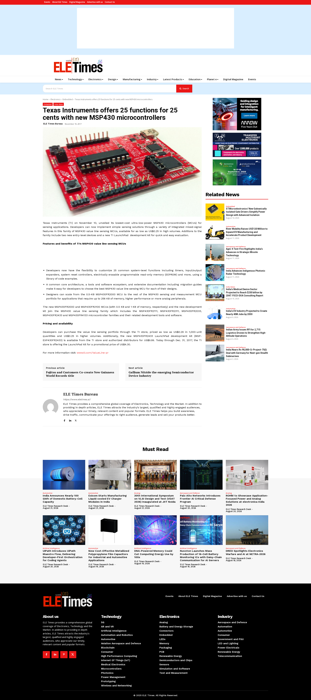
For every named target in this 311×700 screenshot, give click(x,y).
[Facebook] (64, 420)
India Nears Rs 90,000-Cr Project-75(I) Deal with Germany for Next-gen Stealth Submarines (247, 352)
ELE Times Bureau (53, 123)
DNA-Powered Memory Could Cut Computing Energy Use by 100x (153, 554)
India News (58, 104)
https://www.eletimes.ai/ (77, 399)
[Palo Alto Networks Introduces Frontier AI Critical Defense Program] (201, 475)
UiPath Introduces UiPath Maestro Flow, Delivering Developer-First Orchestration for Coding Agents (62, 555)
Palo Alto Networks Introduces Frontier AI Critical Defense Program (200, 498)
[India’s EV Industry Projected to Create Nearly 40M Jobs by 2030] (215, 312)
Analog (137, 493)
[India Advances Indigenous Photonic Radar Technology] (215, 272)
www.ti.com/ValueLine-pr (93, 352)
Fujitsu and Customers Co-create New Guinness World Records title (80, 374)
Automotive (230, 226)
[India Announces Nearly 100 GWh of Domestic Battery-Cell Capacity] (64, 475)
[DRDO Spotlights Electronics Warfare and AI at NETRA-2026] (247, 530)
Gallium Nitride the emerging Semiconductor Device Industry (161, 374)
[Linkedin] (70, 420)
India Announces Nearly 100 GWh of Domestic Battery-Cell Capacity (62, 498)
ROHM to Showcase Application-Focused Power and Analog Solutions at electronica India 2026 (247, 500)
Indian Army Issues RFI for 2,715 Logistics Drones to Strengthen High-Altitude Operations (246, 332)
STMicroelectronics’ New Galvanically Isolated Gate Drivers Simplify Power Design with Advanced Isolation (246, 211)
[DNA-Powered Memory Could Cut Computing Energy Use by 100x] (155, 530)
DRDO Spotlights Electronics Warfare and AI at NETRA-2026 (245, 552)
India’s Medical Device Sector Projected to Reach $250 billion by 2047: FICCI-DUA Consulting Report (244, 292)
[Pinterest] (63, 654)
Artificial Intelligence (51, 548)
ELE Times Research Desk (55, 506)
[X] (76, 420)
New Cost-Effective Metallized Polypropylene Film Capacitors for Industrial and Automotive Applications (108, 555)
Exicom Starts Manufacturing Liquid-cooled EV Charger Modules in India (107, 498)
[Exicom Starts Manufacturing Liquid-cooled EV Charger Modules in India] (109, 475)
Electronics (55, 99)
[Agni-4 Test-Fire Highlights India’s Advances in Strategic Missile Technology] (215, 252)
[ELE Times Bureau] (50, 407)
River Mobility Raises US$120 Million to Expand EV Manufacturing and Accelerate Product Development (247, 232)
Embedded (68, 99)
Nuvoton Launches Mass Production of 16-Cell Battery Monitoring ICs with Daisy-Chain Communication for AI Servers (201, 555)
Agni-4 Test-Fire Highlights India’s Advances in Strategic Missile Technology (244, 252)
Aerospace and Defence (236, 246)
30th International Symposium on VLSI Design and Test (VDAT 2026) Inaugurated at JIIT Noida (154, 498)
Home (45, 99)
